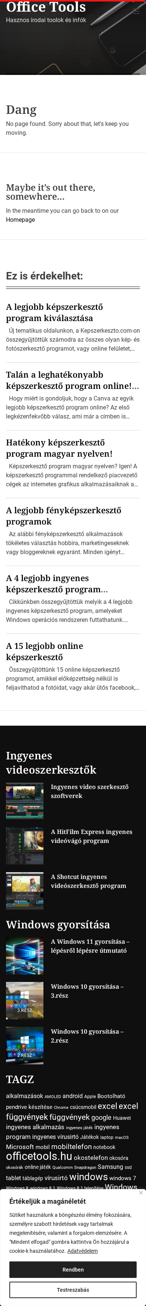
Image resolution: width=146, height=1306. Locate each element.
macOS (122, 1137)
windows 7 (122, 1178)
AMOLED (53, 1096)
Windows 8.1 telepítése (80, 1188)
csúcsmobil (83, 1107)
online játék (38, 1167)
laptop (106, 1137)
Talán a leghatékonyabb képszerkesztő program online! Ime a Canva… (69, 385)
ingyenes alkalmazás (35, 1127)
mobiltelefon (71, 1146)
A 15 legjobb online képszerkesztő (44, 651)
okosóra (118, 1158)
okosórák (14, 1167)
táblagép (32, 1178)
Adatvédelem (82, 1251)
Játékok (89, 1137)
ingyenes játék (79, 1127)
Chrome (61, 1107)
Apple (90, 1096)
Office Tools (46, 6)
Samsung (110, 1166)
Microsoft (20, 1147)
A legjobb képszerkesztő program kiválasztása (54, 312)
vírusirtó (56, 1178)
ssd (128, 1167)
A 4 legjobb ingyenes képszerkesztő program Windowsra (53, 589)
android (73, 1096)
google (101, 1117)
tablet (13, 1178)
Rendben (73, 1270)
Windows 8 (17, 1188)
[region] (73, 1247)
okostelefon (91, 1157)
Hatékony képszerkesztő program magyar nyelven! (59, 447)
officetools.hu (39, 1156)
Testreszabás (73, 1290)
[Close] (141, 1192)
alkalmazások (24, 1096)
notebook (104, 1147)
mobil (43, 1147)
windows (88, 1176)
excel (107, 1106)
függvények (69, 1117)
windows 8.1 (42, 1188)
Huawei (122, 1118)
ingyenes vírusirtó (55, 1136)
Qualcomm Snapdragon (74, 1167)
